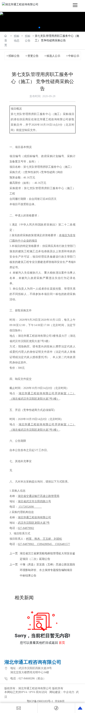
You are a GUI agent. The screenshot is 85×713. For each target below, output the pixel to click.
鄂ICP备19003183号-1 (40, 701)
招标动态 (16, 38)
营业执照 (59, 701)
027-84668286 (27, 678)
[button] (39, 27)
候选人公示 (53, 55)
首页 (62, 643)
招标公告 (27, 38)
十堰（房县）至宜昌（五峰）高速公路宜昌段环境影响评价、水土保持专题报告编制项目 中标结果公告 (47, 570)
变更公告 (33, 55)
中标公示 (73, 55)
